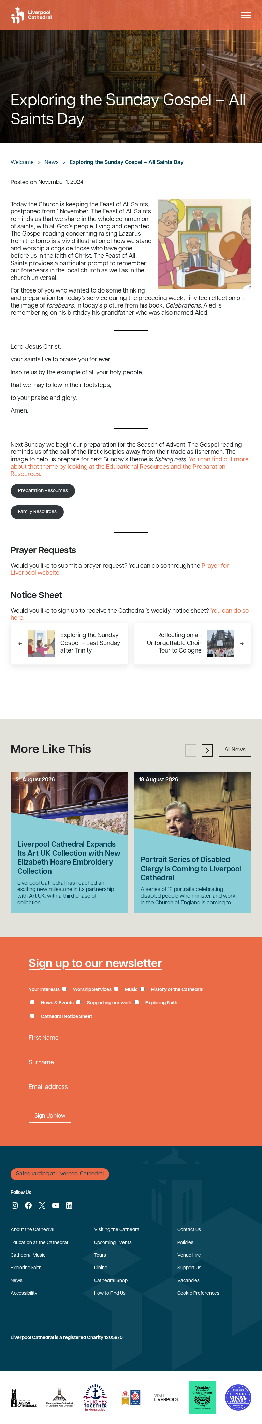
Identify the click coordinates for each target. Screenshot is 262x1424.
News (52, 162)
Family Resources (37, 511)
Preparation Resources (43, 490)
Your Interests (44, 989)
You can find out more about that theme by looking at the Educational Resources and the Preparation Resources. (130, 467)
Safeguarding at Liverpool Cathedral (60, 1174)
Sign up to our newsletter (95, 964)
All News (235, 750)
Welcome (22, 162)
